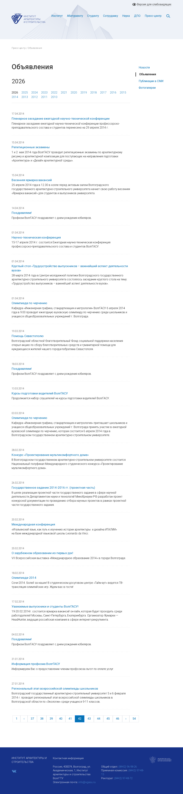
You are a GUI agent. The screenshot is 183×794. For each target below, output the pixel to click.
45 (108, 718)
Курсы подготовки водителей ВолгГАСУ (40, 393)
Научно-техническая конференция (36, 237)
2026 (15, 92)
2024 (34, 92)
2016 (113, 92)
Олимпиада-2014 (24, 577)
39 (51, 718)
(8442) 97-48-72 (123, 778)
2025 (24, 92)
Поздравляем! (22, 213)
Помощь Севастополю (28, 336)
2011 (44, 97)
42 (79, 718)
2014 (15, 97)
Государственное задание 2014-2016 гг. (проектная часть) (53, 487)
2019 (83, 92)
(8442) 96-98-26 (127, 766)
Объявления (147, 74)
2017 (103, 92)
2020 (74, 92)
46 (117, 718)
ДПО (137, 16)
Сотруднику (110, 16)
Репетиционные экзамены (31, 147)
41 (70, 718)
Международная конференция (33, 524)
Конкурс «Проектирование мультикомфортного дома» (50, 455)
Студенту (93, 16)
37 (32, 718)
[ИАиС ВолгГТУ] (29, 18)
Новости (144, 67)
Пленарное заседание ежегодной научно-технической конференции (61, 118)
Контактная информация (68, 758)
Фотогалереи (147, 87)
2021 (64, 92)
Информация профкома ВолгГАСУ (36, 664)
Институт (57, 16)
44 (98, 718)
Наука (126, 16)
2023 (44, 92)
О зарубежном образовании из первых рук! (42, 553)
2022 (54, 92)
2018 (93, 92)
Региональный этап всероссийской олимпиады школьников (55, 688)
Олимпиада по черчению (29, 303)
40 (60, 718)
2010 (54, 97)
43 (89, 718)
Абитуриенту (75, 16)
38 (41, 718)
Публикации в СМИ (151, 81)
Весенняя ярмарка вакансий (32, 180)
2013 (24, 97)
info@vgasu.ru (87, 782)
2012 (34, 97)
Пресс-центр (153, 16)
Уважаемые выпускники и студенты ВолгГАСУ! (45, 606)
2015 (123, 92)
